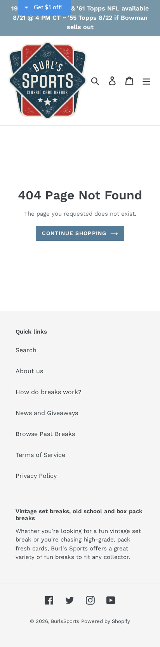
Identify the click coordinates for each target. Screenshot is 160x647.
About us (29, 371)
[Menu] (146, 80)
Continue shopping (74, 233)
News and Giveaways (47, 413)
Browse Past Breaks (45, 434)
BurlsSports (65, 621)
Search (26, 350)
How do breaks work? (49, 392)
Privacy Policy (36, 475)
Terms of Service (40, 454)
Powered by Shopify (105, 621)
